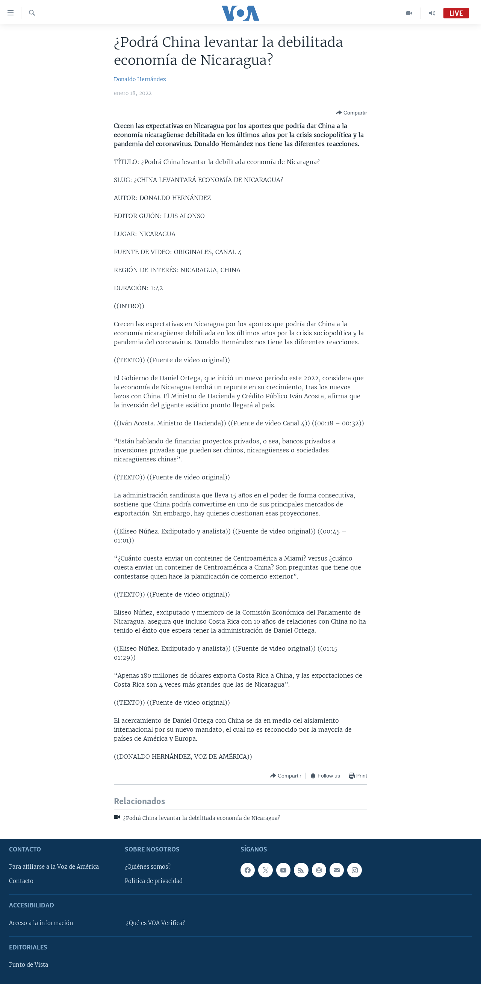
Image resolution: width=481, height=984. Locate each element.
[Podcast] (319, 870)
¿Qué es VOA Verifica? (155, 923)
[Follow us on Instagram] (354, 870)
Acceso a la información (41, 923)
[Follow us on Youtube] (283, 870)
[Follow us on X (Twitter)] (265, 870)
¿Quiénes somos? (148, 866)
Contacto (21, 881)
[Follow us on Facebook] (247, 870)
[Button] (351, 112)
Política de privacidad (154, 881)
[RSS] (301, 870)
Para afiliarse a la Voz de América (54, 866)
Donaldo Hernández (140, 79)
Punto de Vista (28, 964)
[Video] (409, 13)
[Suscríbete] (337, 870)
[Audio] (432, 13)
